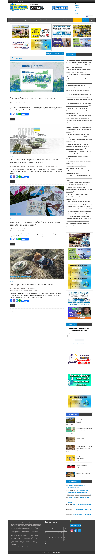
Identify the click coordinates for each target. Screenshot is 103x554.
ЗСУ (47, 166)
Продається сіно (80, 438)
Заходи (42, 20)
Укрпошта (35, 104)
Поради (36, 20)
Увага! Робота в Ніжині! (81, 465)
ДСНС (12, 290)
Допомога (28, 20)
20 (55, 537)
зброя (44, 166)
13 (55, 534)
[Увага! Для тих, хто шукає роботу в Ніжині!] (70, 458)
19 (52, 537)
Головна (13, 20)
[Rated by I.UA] (73, 521)
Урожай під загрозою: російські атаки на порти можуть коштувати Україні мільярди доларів (77, 223)
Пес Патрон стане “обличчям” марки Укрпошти (31, 284)
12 (52, 534)
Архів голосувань (73, 346)
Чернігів (39, 104)
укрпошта (56, 166)
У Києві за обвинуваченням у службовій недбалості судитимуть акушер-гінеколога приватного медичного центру (77, 147)
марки (18, 104)
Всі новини (13, 90)
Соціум (18, 90)
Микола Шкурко (71, 485)
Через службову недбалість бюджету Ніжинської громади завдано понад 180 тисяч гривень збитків (78, 111)
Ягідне (48, 104)
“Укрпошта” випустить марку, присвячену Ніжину (32, 98)
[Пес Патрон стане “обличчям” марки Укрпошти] (37, 263)
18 (49, 537)
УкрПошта (35, 230)
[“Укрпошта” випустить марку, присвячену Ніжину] (37, 77)
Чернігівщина (44, 104)
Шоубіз (62, 20)
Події (18, 276)
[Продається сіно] (70, 439)
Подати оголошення (54, 53)
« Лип (46, 543)
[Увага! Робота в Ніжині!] (70, 466)
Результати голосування (79, 343)
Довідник (85, 20)
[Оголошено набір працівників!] (70, 474)
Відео (56, 20)
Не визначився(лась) (74, 337)
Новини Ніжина (34, 4)
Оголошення (77, 20)
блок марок (13, 104)
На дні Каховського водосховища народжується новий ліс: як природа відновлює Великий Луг (79, 190)
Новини (20, 20)
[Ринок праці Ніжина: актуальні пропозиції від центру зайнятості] (70, 420)
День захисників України (16, 230)
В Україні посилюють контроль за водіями (78, 74)
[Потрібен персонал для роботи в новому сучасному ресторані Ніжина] (70, 447)
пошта (29, 230)
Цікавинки (28, 276)
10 (46, 534)
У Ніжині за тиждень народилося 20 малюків (79, 78)
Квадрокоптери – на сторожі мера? (81, 495)
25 (49, 539)
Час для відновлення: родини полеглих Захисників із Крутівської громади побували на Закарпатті (78, 197)
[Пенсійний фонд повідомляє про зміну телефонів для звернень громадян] (70, 429)
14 (58, 534)
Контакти (68, 20)
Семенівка (30, 104)
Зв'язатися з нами (76, 525)
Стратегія (48, 20)
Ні (68, 335)
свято (31, 230)
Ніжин (26, 104)
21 (58, 537)
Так (69, 333)
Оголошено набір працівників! (83, 473)
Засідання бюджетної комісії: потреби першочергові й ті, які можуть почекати (79, 500)
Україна (30, 290)
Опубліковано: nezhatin (18, 102)
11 (49, 534)
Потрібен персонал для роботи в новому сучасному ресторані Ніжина (84, 448)
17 (46, 537)
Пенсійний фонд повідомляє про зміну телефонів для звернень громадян (84, 430)
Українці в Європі (15, 546)
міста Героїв (22, 104)
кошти (49, 166)
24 (46, 539)
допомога (40, 166)
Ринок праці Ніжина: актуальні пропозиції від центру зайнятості (83, 420)
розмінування (25, 290)
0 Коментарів (32, 102)
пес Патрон (19, 290)
